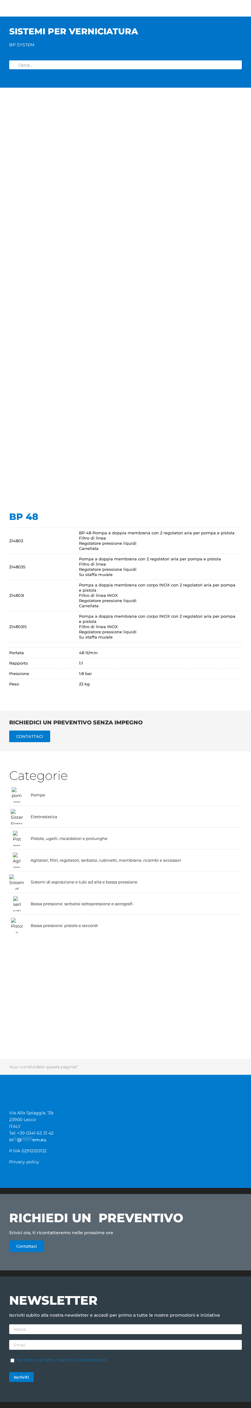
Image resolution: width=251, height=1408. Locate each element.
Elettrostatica (44, 816)
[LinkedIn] (138, 1066)
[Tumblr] (174, 1066)
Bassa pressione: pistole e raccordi (64, 925)
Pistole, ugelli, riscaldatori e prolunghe (69, 838)
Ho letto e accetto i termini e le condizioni (62, 1360)
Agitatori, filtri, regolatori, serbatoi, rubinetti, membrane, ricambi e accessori (106, 860)
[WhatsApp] (156, 1066)
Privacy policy (24, 1162)
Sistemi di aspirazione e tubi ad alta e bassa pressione (84, 882)
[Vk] (210, 1066)
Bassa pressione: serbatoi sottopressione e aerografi (82, 903)
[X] (102, 1066)
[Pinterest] (192, 1066)
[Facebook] (84, 1066)
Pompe (38, 794)
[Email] (228, 1066)
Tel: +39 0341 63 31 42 (31, 1133)
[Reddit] (120, 1066)
